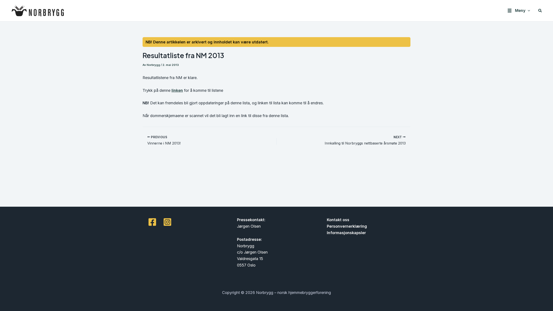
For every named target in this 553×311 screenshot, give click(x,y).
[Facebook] (152, 222)
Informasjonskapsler (346, 232)
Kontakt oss (338, 219)
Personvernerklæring (347, 226)
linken (177, 90)
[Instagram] (167, 222)
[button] (528, 11)
